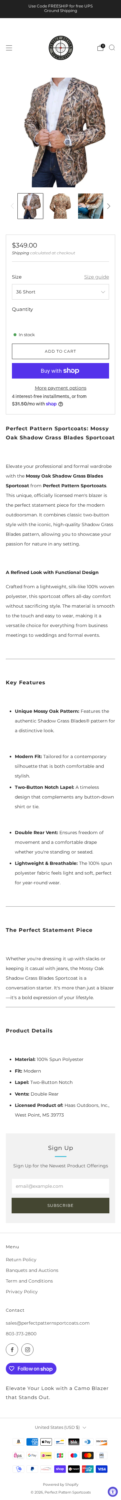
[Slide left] (13, 206)
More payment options (60, 388)
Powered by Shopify (60, 1484)
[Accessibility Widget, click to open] (113, 1492)
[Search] (112, 47)
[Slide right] (108, 206)
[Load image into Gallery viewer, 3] (90, 206)
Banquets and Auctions (32, 1270)
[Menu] (9, 48)
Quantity (22, 309)
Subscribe (60, 1205)
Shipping (20, 252)
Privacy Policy (22, 1292)
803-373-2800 (21, 1334)
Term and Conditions (29, 1281)
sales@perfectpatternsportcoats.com (48, 1323)
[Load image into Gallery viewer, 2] (60, 206)
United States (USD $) (57, 1427)
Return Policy (21, 1260)
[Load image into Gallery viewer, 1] (30, 206)
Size (17, 277)
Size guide (96, 277)
